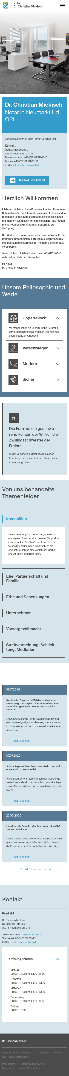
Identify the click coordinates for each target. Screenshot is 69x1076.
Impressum (8, 1064)
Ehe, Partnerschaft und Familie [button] (27, 578)
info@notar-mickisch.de (26, 165)
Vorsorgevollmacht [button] (23, 629)
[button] (34, 318)
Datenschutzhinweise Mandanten (21, 1068)
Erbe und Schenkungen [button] (27, 597)
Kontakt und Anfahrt (31, 180)
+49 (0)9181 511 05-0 (32, 934)
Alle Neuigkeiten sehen (38, 869)
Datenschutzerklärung (32, 1064)
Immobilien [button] (16, 518)
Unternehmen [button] (18, 613)
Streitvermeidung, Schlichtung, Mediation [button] (31, 647)
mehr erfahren (21, 741)
